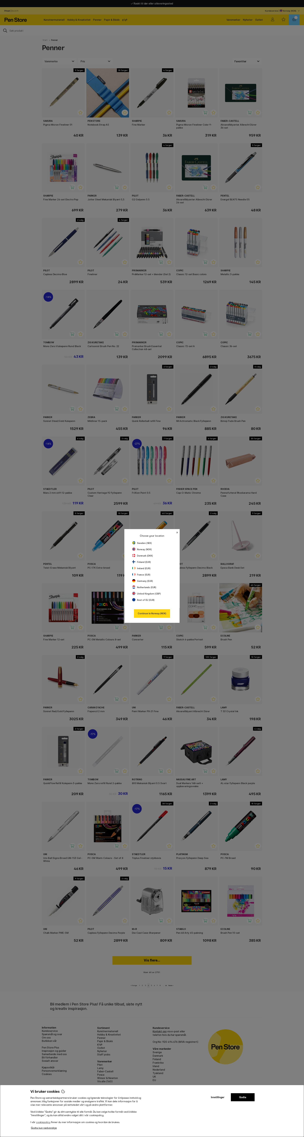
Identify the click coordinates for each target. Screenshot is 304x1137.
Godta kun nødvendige (44, 1127)
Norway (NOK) (144, 549)
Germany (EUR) (145, 581)
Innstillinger (218, 1097)
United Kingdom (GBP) (149, 593)
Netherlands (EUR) (146, 587)
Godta (242, 1097)
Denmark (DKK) (145, 555)
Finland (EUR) (144, 562)
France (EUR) (143, 574)
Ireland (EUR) (144, 568)
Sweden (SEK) (144, 543)
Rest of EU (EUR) (146, 600)
